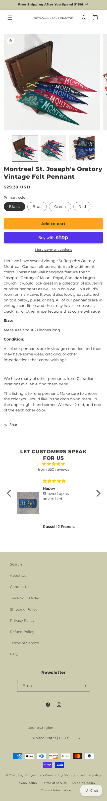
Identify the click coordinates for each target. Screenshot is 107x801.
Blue (37, 206)
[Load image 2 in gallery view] (53, 148)
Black (14, 206)
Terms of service (54, 783)
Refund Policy (22, 631)
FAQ (14, 654)
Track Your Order (24, 598)
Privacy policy (26, 783)
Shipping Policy (23, 609)
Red (82, 206)
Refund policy (90, 775)
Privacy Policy (22, 620)
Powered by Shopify (60, 775)
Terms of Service (24, 643)
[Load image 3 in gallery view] (82, 148)
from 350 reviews (53, 469)
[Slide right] (101, 149)
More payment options (53, 249)
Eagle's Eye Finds (31, 775)
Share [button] (14, 424)
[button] (9, 17)
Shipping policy (84, 783)
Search (16, 564)
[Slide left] (5, 149)
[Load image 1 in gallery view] (25, 148)
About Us (18, 575)
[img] (53, 464)
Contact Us (19, 586)
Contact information (56, 790)
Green (60, 206)
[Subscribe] (84, 686)
